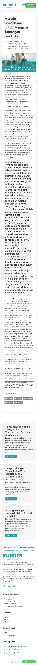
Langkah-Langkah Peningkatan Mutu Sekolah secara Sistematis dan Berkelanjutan (15, 474)
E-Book (6, 622)
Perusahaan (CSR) (9, 601)
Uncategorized (25, 48)
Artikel (6, 617)
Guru (15, 44)
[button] (23, 5)
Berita (6, 619)
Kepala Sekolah (23, 44)
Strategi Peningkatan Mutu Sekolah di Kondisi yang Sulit (18, 513)
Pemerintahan (8, 599)
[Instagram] (14, 586)
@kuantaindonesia (27, 378)
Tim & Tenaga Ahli (9, 635)
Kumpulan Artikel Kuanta (13, 371)
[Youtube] (9, 586)
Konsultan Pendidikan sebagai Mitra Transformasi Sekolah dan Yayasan (17, 430)
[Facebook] (4, 586)
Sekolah (16, 48)
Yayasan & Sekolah (10, 603)
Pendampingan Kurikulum (15, 46)
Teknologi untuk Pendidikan (13, 606)
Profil (5, 632)
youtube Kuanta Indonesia (18, 375)
